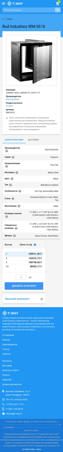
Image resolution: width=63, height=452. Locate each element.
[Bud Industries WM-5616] (31, 60)
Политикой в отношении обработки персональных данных (30, 424)
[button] (3, 3)
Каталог (6, 340)
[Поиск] (58, 9)
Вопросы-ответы (10, 370)
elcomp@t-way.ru (14, 413)
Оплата (6, 375)
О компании (8, 335)
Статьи (5, 349)
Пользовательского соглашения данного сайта (37, 427)
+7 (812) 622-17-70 (14, 404)
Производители (9, 344)
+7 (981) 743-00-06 (14, 409)
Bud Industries (12, 99)
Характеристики (14, 140)
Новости (6, 354)
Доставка (33, 140)
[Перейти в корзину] (57, 4)
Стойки (9, 106)
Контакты (7, 361)
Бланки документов (12, 384)
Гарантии (6, 379)
